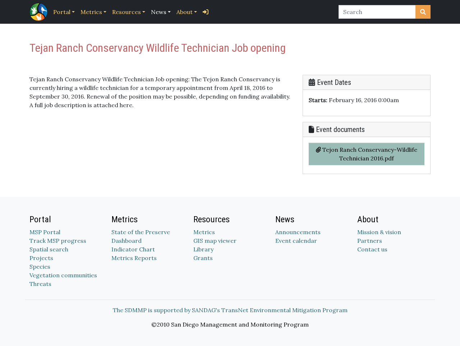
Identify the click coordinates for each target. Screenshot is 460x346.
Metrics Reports (134, 257)
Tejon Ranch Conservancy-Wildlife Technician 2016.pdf (369, 154)
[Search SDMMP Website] (423, 12)
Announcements (298, 232)
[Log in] (205, 12)
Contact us (372, 249)
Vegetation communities (63, 275)
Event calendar (296, 240)
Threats (40, 283)
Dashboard (126, 240)
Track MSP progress (57, 240)
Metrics (91, 11)
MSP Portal (44, 232)
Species (39, 266)
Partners (369, 240)
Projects (41, 257)
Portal (61, 11)
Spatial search (48, 249)
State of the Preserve (140, 232)
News (158, 11)
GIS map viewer (214, 240)
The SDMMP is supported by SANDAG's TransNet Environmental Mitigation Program (230, 310)
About (184, 11)
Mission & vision (379, 232)
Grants (203, 257)
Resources (126, 11)
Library (203, 249)
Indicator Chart (133, 249)
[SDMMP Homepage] (39, 12)
